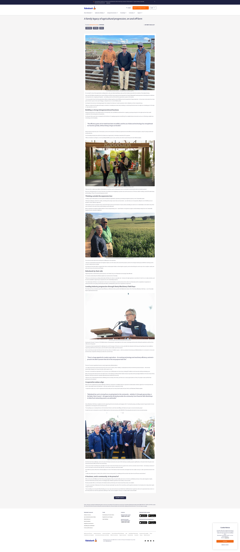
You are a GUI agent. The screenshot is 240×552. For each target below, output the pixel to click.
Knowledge (122, 12)
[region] (225, 536)
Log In (151, 7)
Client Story (88, 28)
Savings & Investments (112, 12)
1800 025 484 (125, 522)
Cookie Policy (227, 537)
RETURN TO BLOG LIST (150, 24)
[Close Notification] (155, 1)
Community (131, 12)
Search (129, 7)
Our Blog (95, 28)
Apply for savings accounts (139, 7)
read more (108, 2)
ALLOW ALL (225, 541)
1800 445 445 (125, 516)
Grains (101, 28)
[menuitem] (88, 12)
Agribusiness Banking (99, 12)
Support (139, 12)
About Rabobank (87, 12)
